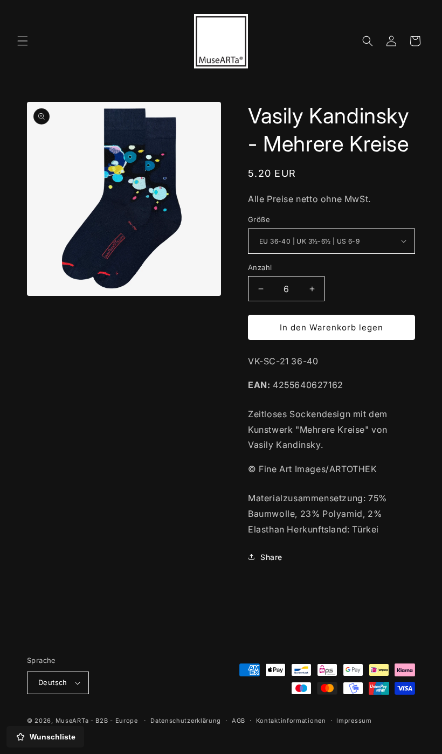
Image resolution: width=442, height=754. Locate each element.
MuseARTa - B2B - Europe (97, 720)
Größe (259, 219)
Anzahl (260, 267)
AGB (238, 720)
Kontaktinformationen (291, 720)
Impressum (353, 720)
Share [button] (271, 557)
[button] (22, 41)
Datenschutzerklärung (185, 720)
